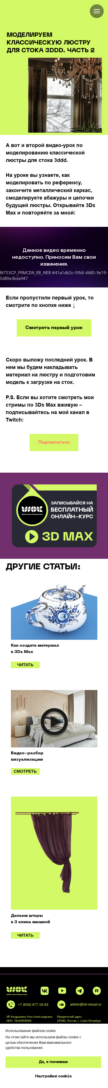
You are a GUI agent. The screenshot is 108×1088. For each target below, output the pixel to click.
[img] (54, 611)
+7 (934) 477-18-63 (33, 1004)
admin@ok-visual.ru (85, 1004)
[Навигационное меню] (97, 11)
